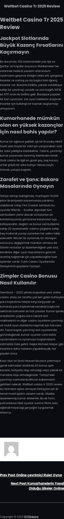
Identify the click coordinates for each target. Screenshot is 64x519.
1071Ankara (31, 517)
